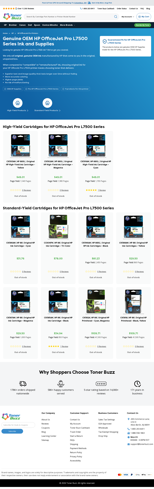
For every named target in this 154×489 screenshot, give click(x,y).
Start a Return (76, 436)
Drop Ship (103, 436)
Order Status (122, 8)
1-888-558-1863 (138, 433)
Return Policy (76, 452)
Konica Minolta (50, 25)
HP (5, 25)
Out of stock (20, 196)
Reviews (45, 423)
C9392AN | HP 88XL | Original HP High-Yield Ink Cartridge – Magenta (58, 164)
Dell (30, 25)
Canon (22, 25)
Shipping (74, 444)
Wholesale (103, 427)
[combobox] (71, 16)
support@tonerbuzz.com (142, 444)
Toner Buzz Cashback (105, 8)
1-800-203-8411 (138, 429)
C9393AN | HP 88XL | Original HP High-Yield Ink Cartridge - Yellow (20, 164)
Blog (148, 8)
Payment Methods (78, 448)
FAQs (72, 440)
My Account (127, 17)
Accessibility (75, 460)
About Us (46, 419)
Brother (13, 25)
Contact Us (133, 8)
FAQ (142, 8)
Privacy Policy (76, 456)
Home (5, 33)
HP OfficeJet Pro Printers (28, 33)
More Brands (66, 25)
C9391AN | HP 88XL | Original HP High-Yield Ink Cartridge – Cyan (95, 164)
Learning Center (49, 436)
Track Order (75, 432)
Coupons (46, 427)
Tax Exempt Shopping (108, 432)
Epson (37, 25)
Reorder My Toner (142, 25)
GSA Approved (104, 423)
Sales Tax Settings (106, 419)
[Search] (116, 16)
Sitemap (45, 440)
